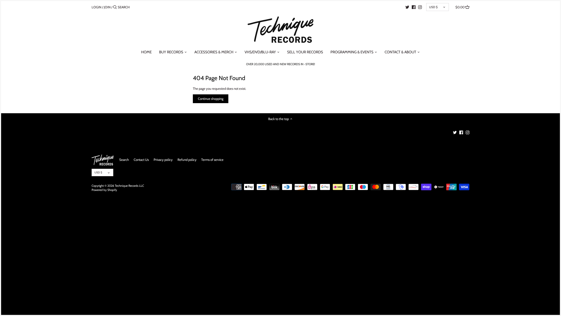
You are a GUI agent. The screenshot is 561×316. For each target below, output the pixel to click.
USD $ (433, 7)
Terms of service (212, 160)
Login (96, 7)
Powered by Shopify (104, 190)
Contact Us (141, 160)
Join (107, 7)
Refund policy (187, 160)
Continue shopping (210, 99)
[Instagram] (420, 7)
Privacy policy (163, 160)
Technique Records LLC (129, 185)
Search (124, 160)
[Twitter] (407, 7)
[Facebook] (413, 7)
